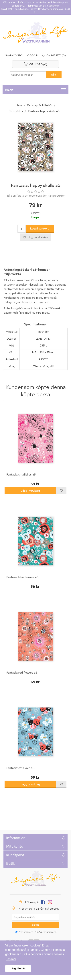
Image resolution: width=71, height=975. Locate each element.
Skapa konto (13, 55)
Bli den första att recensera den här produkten (36, 196)
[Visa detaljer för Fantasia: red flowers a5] (36, 636)
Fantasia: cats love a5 (20, 768)
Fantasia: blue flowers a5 (22, 577)
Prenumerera (25, 932)
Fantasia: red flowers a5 (21, 672)
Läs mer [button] (11, 959)
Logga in (32, 55)
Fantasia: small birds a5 (21, 474)
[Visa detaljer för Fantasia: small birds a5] (36, 438)
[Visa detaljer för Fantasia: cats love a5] (36, 732)
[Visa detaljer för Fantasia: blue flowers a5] (36, 541)
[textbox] (28, 74)
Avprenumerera (47, 932)
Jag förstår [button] (18, 968)
